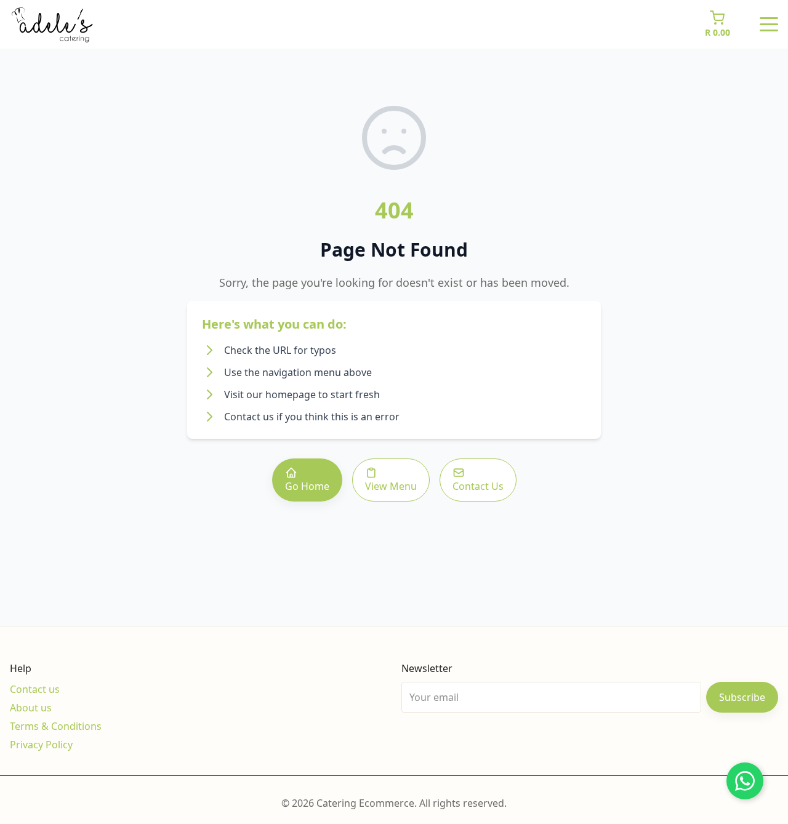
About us (31, 707)
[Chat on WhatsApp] (744, 780)
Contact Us (478, 486)
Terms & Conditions (56, 726)
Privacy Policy (41, 744)
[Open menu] (769, 24)
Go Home (307, 486)
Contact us (35, 689)
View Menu (391, 486)
